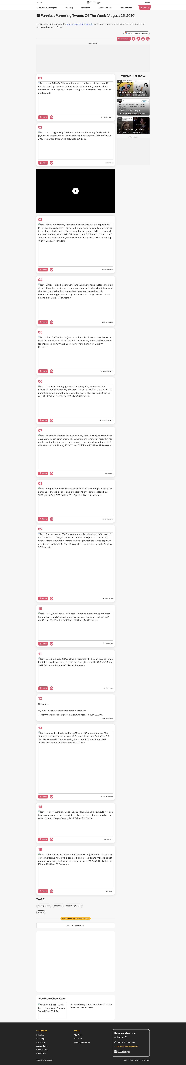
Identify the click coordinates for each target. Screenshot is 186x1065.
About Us (78, 1039)
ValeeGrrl (110, 473)
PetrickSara (109, 688)
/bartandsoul (109, 643)
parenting (58, 906)
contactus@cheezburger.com (126, 1046)
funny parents (44, 906)
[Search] (41, 2)
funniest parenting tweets (79, 24)
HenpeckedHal (108, 269)
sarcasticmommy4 (107, 420)
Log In (147, 3)
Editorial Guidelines (82, 1042)
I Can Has (40, 1035)
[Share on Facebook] (133, 39)
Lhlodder (110, 891)
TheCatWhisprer (108, 117)
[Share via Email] (148, 39)
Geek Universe (42, 1050)
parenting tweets (73, 906)
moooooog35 (109, 839)
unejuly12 (110, 163)
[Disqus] (75, 963)
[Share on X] (138, 39)
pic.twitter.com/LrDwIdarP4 (72, 710)
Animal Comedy (42, 1046)
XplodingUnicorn (108, 796)
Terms (125, 1060)
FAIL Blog (40, 1039)
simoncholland (108, 322)
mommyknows (108, 718)
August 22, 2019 (95, 714)
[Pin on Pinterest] (51, 117)
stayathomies (109, 598)
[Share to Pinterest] (143, 39)
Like (42, 912)
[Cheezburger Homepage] (94, 3)
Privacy (131, 1060)
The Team (78, 1035)
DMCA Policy (146, 1060)
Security (137, 1060)
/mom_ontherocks (107, 371)
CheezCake (41, 1053)
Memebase (40, 1042)
